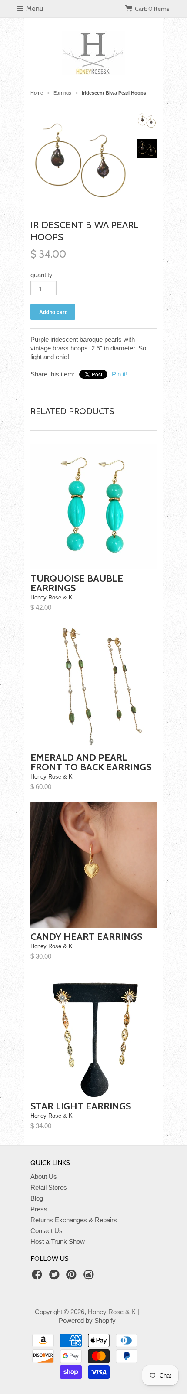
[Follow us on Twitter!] (55, 1277)
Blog (36, 1198)
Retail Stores (48, 1187)
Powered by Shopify (87, 1320)
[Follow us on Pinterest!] (72, 1277)
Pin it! (119, 374)
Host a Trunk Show (57, 1241)
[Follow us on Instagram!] (90, 1277)
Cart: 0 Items (152, 9)
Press (38, 1209)
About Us (43, 1176)
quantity (41, 274)
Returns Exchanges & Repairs (73, 1220)
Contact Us (46, 1230)
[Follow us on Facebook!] (38, 1277)
